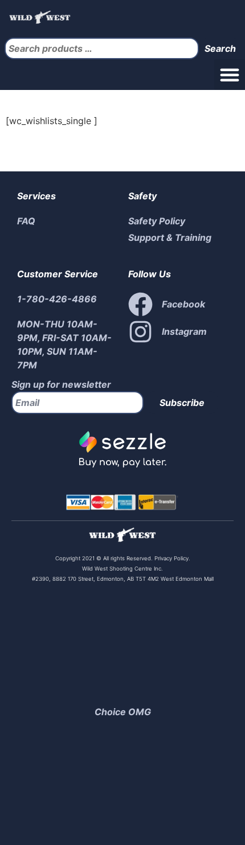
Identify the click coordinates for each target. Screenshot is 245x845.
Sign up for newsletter (61, 384)
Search (220, 48)
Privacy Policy (171, 558)
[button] (229, 74)
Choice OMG (123, 711)
